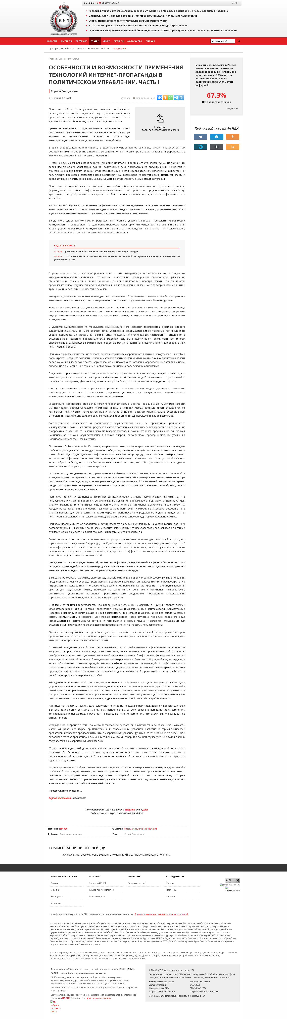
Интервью (81, 41)
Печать (126, 98)
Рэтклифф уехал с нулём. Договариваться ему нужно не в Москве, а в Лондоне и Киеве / (158, 10)
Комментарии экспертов (101, 889)
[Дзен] (216, 147)
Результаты (232, 108)
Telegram (69, 48)
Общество (106, 48)
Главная (53, 58)
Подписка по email (137, 883)
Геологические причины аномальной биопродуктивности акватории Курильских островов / (163, 30)
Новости (52, 41)
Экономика (93, 48)
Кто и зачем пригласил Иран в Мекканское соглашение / (138, 25)
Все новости (65, 58)
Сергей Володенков (60, 798)
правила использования (98, 998)
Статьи (95, 41)
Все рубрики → (121, 48)
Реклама (170, 896)
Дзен (145, 809)
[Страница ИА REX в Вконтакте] (200, 137)
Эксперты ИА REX (97, 883)
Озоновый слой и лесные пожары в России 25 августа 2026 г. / (143, 15)
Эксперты (66, 41)
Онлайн (150, 41)
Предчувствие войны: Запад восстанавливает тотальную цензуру (101, 251)
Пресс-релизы (56, 48)
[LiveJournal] (200, 147)
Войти (235, 2)
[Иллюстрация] (161, 123)
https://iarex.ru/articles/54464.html (140, 828)
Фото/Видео (134, 41)
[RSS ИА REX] (232, 147)
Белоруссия (57, 896)
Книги (106, 41)
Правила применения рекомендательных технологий (161, 914)
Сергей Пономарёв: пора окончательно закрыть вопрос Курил (128, 20)
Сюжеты (119, 41)
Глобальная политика (71, 834)
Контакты (171, 883)
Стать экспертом (97, 896)
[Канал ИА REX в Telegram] (216, 137)
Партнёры (171, 889)
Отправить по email (145, 98)
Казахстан (56, 903)
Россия (54, 883)
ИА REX (63, 828)
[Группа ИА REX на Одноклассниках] (232, 137)
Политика (81, 48)
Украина (55, 889)
